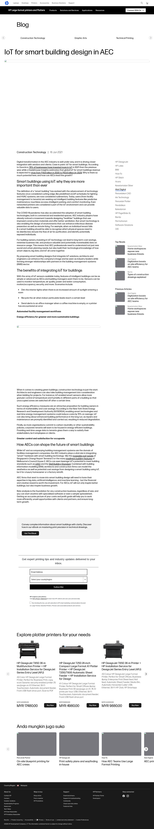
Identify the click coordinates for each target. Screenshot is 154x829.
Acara (118, 181)
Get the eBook (30, 533)
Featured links (67, 806)
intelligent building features (79, 458)
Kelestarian (120, 209)
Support (71, 3)
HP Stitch (119, 177)
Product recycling (17, 820)
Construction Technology (33, 38)
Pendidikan (120, 205)
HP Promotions (38, 801)
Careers (6, 798)
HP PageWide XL (123, 213)
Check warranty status (70, 803)
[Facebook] (124, 796)
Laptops (16, 3)
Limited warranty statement (65, 820)
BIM (117, 169)
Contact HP (7, 795)
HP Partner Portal (98, 795)
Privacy (41, 820)
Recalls (6, 820)
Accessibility (29, 820)
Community (66, 801)
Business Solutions (59, 3)
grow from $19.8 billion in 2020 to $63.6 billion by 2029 (56, 172)
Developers (96, 798)
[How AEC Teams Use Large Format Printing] (121, 744)
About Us (7, 792)
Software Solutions (124, 224)
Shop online (37, 795)
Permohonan (121, 221)
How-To (118, 173)
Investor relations (9, 801)
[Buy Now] (35, 650)
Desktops (25, 3)
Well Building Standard (60, 463)
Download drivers (69, 795)
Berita (118, 217)
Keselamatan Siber (124, 185)
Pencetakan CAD (123, 193)
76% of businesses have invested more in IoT (50, 167)
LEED (37, 463)
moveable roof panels (83, 455)
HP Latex (119, 165)
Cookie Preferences (82, 820)
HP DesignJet (121, 161)
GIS (117, 228)
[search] (142, 3)
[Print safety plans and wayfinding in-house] (79, 744)
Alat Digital (120, 189)
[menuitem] (16, 3)
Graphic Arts (81, 38)
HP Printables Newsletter (12, 814)
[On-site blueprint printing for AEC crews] (36, 744)
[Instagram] (128, 796)
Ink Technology (122, 197)
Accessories (44, 3)
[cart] (147, 3)
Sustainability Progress (11, 803)
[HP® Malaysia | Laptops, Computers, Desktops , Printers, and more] (6, 3)
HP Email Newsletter (10, 812)
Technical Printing (124, 38)
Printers (34, 3)
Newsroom (7, 806)
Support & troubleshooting (71, 798)
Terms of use (50, 820)
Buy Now (50, 705)
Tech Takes (7, 809)
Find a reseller (38, 798)
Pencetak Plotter (123, 201)
